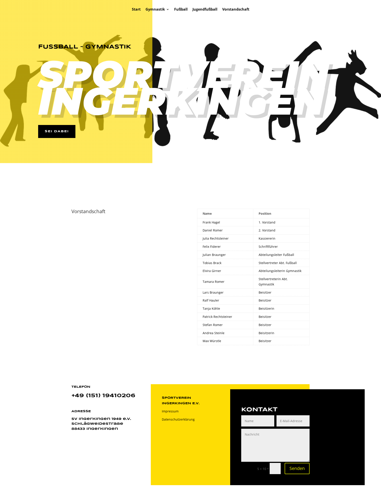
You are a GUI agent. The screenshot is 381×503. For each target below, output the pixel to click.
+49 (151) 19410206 (103, 395)
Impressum (170, 411)
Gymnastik (155, 10)
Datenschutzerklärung (178, 419)
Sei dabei (57, 131)
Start (136, 10)
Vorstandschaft (235, 10)
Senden (297, 468)
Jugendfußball (204, 10)
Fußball (181, 10)
